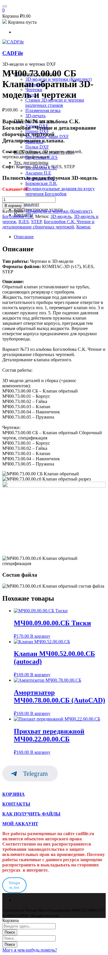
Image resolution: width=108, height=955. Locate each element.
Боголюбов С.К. (18, 216)
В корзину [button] (40, 636)
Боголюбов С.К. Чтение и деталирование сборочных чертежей (48, 224)
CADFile (12, 53)
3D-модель (60, 216)
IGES (23, 221)
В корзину (13, 206)
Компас (83, 226)
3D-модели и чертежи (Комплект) (59, 211)
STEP (36, 221)
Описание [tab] (24, 236)
